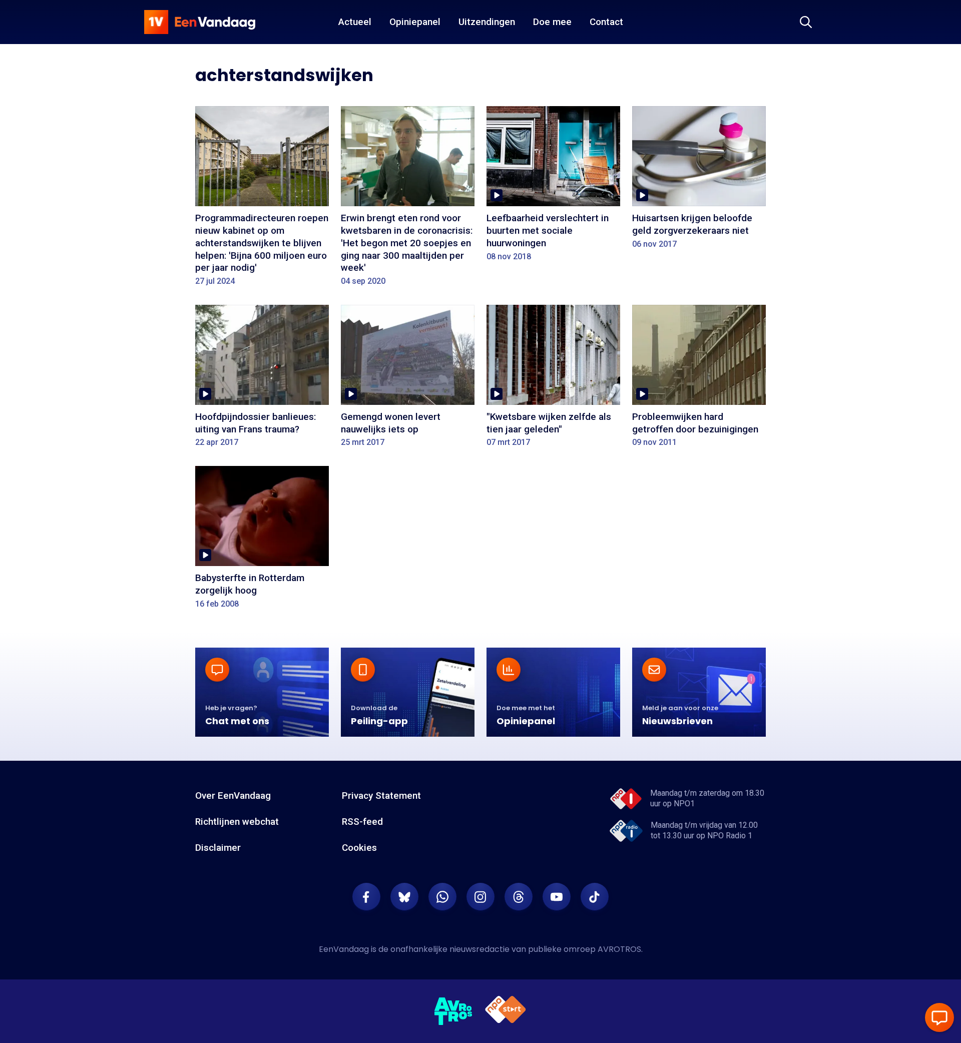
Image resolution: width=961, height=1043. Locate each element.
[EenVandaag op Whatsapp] (442, 897)
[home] (199, 22)
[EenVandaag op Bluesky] (404, 897)
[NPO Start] (506, 1011)
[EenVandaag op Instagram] (480, 897)
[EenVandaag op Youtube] (557, 897)
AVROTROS (619, 949)
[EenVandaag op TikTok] (595, 897)
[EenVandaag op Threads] (519, 897)
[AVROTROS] (453, 1011)
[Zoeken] (806, 22)
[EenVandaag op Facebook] (366, 897)
